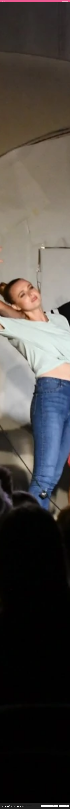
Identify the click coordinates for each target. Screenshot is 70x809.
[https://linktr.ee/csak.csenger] (6, 1)
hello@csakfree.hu (65, 1)
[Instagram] (4, 1)
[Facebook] (2, 1)
